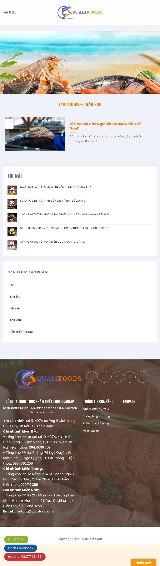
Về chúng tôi (91, 431)
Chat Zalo (16, 539)
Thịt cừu (16, 320)
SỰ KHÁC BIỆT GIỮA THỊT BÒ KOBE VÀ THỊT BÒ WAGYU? (53, 200)
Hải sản (15, 308)
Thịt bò (15, 296)
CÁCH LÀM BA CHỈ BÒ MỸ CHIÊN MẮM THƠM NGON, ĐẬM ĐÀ (55, 187)
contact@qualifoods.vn (34, 511)
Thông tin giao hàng (96, 416)
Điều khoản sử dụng (96, 423)
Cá (12, 285)
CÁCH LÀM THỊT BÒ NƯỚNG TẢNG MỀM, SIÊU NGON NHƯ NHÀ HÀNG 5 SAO (64, 214)
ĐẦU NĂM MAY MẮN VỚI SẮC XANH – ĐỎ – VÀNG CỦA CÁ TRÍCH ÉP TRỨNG (65, 228)
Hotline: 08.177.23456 (25, 556)
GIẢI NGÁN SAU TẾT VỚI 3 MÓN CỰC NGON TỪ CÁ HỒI (52, 241)
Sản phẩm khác (21, 331)
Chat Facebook (20, 548)
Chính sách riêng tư (96, 409)
